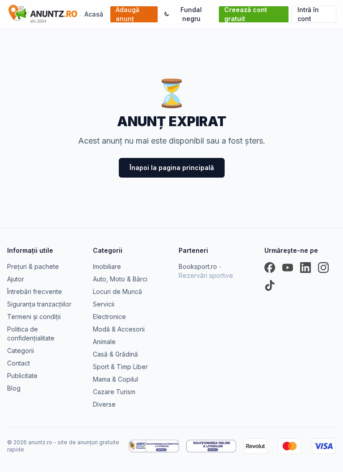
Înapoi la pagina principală (172, 167)
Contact (18, 363)
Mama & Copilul (115, 379)
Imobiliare (107, 266)
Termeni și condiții (34, 316)
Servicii (103, 304)
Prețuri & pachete (33, 266)
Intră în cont (308, 14)
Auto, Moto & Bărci (120, 279)
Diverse (104, 404)
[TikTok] (269, 285)
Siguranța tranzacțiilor (39, 304)
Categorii (20, 350)
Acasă (93, 14)
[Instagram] (323, 267)
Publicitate (22, 375)
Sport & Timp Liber (120, 366)
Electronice (109, 316)
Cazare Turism (114, 391)
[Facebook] (269, 267)
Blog (14, 388)
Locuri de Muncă (117, 291)
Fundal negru (191, 14)
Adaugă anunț (127, 14)
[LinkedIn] (305, 267)
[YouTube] (287, 267)
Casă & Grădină (115, 354)
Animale (104, 341)
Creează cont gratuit (245, 14)
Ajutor (15, 279)
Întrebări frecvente (34, 291)
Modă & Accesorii (119, 329)
